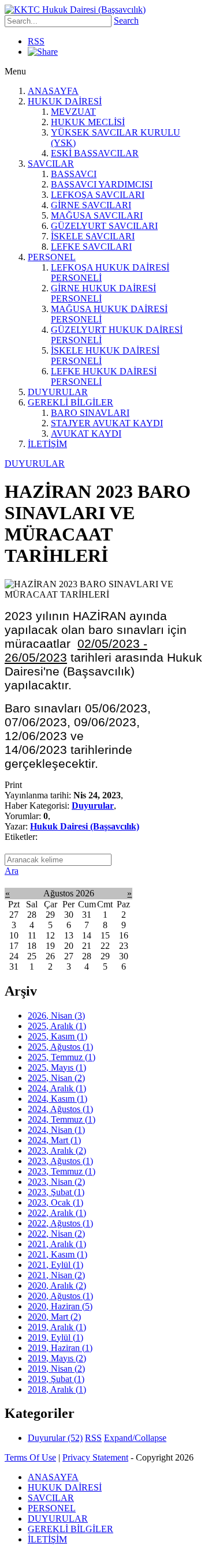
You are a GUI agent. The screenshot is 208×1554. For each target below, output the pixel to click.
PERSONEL (52, 257)
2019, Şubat (56, 1379)
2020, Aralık (57, 1285)
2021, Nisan (56, 1275)
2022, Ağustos (60, 1223)
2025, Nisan (56, 1078)
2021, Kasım (57, 1254)
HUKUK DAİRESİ (65, 101)
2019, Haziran (60, 1348)
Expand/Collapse (135, 1438)
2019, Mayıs (57, 1358)
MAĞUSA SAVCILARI (97, 215)
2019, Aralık (57, 1327)
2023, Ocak (55, 1202)
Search (126, 20)
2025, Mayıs (57, 1067)
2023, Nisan (56, 1182)
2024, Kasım (57, 1098)
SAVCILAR (51, 163)
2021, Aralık (57, 1244)
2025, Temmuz (61, 1057)
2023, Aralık (57, 1150)
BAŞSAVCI (73, 174)
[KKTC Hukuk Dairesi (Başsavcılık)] (75, 9)
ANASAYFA (53, 91)
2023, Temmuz (61, 1171)
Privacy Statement (95, 1457)
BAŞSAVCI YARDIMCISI (102, 184)
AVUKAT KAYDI (86, 433)
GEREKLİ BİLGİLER (70, 402)
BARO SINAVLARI (90, 413)
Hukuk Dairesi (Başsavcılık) (84, 826)
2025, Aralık (57, 1026)
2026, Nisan (56, 1015)
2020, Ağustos (60, 1296)
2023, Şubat (56, 1192)
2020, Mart (54, 1317)
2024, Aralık (57, 1088)
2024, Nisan (56, 1130)
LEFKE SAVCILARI (91, 247)
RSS (36, 41)
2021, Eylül (55, 1265)
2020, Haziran (60, 1306)
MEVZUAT (73, 112)
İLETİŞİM (47, 444)
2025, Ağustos (60, 1047)
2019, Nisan (56, 1368)
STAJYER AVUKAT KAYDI (107, 423)
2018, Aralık (57, 1389)
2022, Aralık (57, 1213)
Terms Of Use (30, 1457)
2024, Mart (54, 1140)
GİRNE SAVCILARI (91, 205)
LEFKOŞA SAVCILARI (97, 195)
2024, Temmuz (61, 1119)
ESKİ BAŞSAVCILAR (95, 153)
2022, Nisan (56, 1233)
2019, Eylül (55, 1337)
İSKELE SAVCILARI (93, 236)
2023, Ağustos (60, 1161)
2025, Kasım (57, 1036)
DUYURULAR (58, 392)
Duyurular (93, 805)
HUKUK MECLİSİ (88, 122)
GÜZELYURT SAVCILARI (104, 226)
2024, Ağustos (60, 1109)
